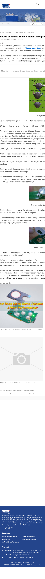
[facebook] (3, 528)
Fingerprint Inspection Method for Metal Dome (17, 382)
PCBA (18, 565)
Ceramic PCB (25, 565)
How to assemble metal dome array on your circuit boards (17, 32)
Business (16, 390)
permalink (31, 390)
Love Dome (19, 39)
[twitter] (6, 528)
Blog (8, 24)
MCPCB (12, 565)
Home (4, 24)
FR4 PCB (6, 565)
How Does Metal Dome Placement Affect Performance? (21, 330)
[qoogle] (12, 528)
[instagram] (9, 528)
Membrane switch (36, 565)
